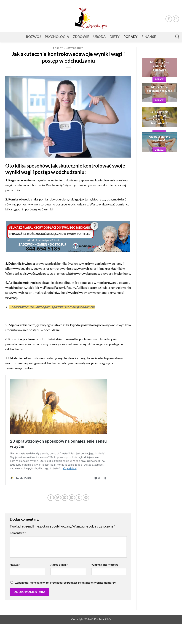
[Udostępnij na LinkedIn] (72, 497)
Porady (131, 37)
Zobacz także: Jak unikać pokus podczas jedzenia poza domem (52, 307)
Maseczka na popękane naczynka (159, 88)
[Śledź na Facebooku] (168, 18)
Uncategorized (73, 48)
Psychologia (57, 37)
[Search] (177, 36)
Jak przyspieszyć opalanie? (159, 138)
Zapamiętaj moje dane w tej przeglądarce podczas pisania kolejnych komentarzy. (65, 582)
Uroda (99, 37)
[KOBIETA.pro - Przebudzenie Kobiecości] (91, 18)
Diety (115, 37)
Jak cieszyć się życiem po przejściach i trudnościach (159, 117)
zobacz (159, 79)
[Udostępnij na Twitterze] (57, 497)
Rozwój (33, 37)
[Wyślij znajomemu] (64, 497)
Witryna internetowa (104, 564)
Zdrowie (81, 37)
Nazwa (15, 564)
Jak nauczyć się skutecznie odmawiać (159, 65)
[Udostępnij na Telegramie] (86, 497)
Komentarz (18, 532)
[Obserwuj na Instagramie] (176, 18)
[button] (171, 3)
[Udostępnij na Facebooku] (50, 497)
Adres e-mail (59, 564)
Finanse (148, 37)
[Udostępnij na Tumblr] (79, 497)
